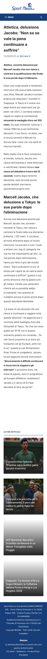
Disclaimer (23, 655)
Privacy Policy (33, 651)
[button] (41, 17)
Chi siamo (10, 651)
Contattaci (23, 633)
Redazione (21, 651)
